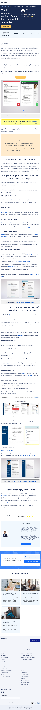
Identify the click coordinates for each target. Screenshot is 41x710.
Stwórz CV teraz (6, 26)
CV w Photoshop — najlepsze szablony (23, 261)
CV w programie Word (13, 199)
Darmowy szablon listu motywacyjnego (28, 657)
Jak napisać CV (3, 655)
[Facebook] (1, 692)
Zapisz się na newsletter (32, 561)
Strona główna (3, 6)
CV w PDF (23, 373)
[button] (39, 2)
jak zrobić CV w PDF (29, 375)
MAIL (29, 544)
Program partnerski (24, 684)
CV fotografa (32, 258)
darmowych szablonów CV (32, 254)
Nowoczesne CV (4, 661)
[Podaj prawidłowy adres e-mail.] (32, 557)
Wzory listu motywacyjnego (26, 651)
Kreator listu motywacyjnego (26, 649)
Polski (3, 698)
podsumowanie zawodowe (19, 421)
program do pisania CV (13, 314)
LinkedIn (3, 234)
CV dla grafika (23, 258)
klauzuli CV (28, 227)
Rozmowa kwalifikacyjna (5, 676)
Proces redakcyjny (24, 672)
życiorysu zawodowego (9, 200)
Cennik (22, 668)
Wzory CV (2, 653)
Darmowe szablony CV (5, 657)
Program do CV (3, 659)
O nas (22, 666)
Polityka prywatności (25, 680)
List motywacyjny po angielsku (26, 659)
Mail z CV (2, 674)
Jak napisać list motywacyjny (26, 655)
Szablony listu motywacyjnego (26, 653)
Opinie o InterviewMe (25, 676)
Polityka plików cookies (25, 682)
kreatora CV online (12, 266)
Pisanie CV (9, 363)
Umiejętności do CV (4, 668)
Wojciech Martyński (30, 9)
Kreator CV (3, 649)
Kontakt (22, 670)
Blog (9, 6)
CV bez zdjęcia (20, 335)
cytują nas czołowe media (11, 502)
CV (11, 6)
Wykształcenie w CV (4, 672)
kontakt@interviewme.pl (6, 689)
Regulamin (23, 678)
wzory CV (17, 343)
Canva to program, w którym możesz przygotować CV (12, 222)
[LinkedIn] (3, 692)
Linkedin (24, 544)
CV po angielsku (4, 666)
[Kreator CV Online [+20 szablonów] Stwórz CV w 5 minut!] (4, 2)
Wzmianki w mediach (25, 674)
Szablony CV (3, 651)
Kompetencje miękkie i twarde (6, 670)
